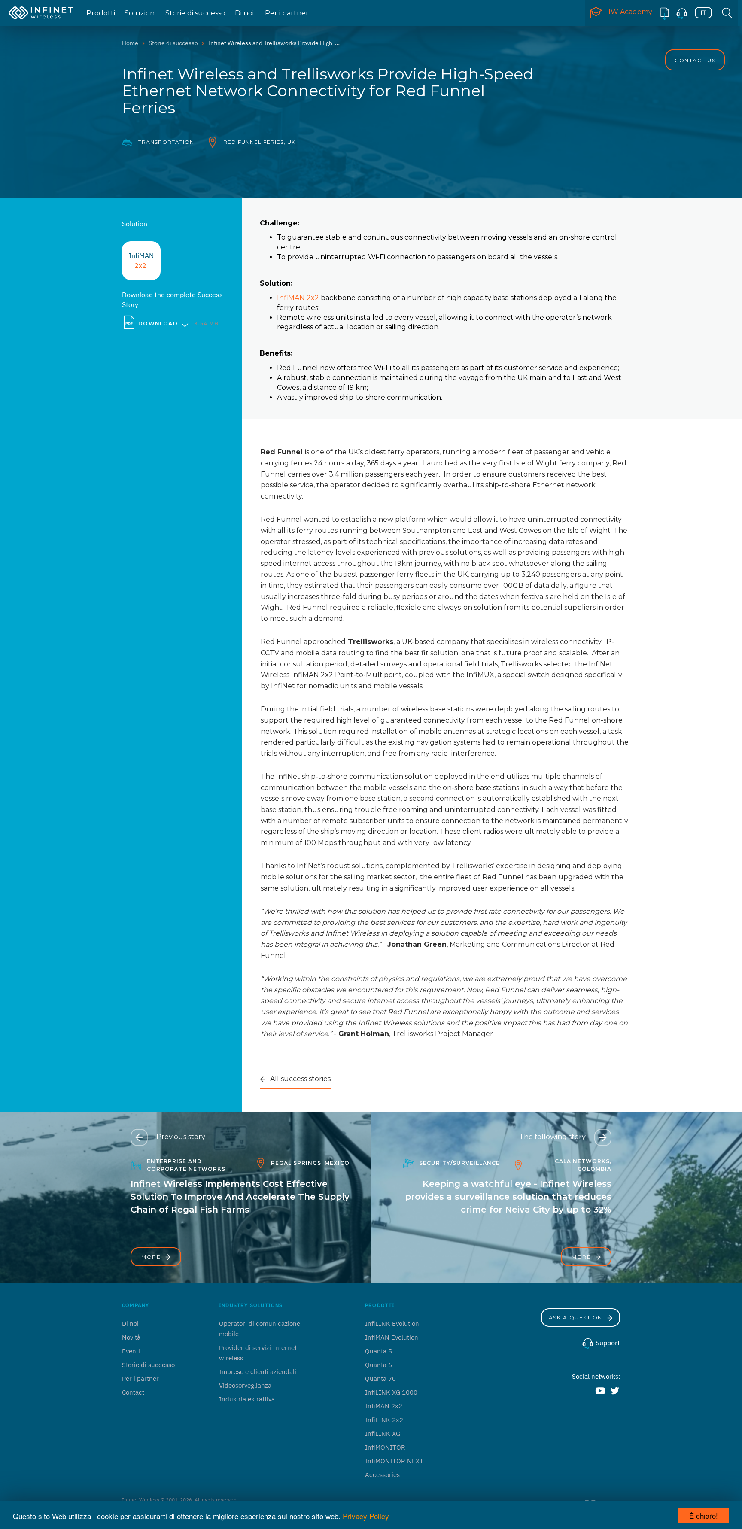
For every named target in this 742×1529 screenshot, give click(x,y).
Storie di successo (195, 13)
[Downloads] (664, 13)
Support (607, 1342)
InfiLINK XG (382, 1433)
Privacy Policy (366, 1516)
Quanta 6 (378, 1365)
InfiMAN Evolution (391, 1337)
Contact (133, 1392)
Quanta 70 (380, 1378)
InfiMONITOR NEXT (394, 1461)
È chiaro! (703, 1515)
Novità (131, 1337)
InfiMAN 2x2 (298, 298)
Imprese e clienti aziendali (257, 1372)
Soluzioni (140, 13)
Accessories (382, 1475)
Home (130, 43)
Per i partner (287, 13)
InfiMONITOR (385, 1447)
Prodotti (100, 13)
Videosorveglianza (245, 1385)
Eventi (131, 1351)
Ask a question (577, 1317)
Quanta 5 (378, 1351)
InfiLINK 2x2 (384, 1420)
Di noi (244, 13)
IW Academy (630, 12)
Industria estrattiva (247, 1399)
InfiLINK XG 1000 (391, 1392)
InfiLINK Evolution (392, 1323)
